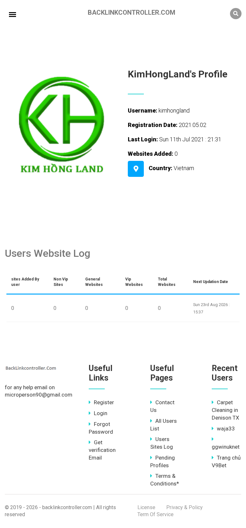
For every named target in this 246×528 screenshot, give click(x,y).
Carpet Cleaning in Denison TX (225, 410)
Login (100, 413)
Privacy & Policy (184, 507)
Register (104, 402)
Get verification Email (102, 450)
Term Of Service (155, 514)
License (146, 507)
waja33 (226, 428)
